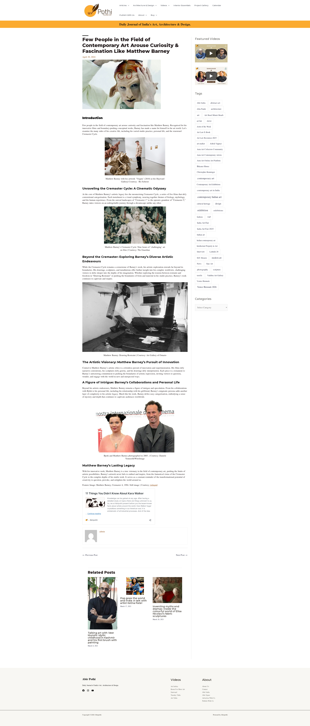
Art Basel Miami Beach (213, 115)
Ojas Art (209, 263)
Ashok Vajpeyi (216, 143)
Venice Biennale (203, 281)
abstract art (215, 102)
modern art (216, 257)
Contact (205, 689)
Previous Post (90, 554)
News (199, 263)
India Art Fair (203, 222)
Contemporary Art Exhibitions (208, 184)
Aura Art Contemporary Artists (209, 155)
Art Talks (174, 698)
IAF (209, 216)
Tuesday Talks (176, 695)
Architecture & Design (143, 5)
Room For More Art (178, 689)
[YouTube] (93, 690)
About (141, 15)
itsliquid (154, 484)
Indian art (201, 234)
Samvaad (174, 692)
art (198, 115)
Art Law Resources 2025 (207, 138)
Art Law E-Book (203, 132)
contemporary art (205, 178)
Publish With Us (126, 15)
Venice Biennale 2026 (207, 286)
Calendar (216, 5)
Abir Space (206, 695)
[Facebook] (83, 690)
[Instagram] (88, 690)
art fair (199, 121)
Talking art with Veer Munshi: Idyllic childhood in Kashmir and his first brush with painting (102, 637)
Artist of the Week (204, 126)
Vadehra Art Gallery (215, 275)
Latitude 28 (213, 251)
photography (202, 269)
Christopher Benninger (206, 172)
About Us (205, 686)
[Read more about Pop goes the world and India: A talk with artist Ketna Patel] (135, 585)
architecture (216, 108)
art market (201, 143)
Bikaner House (203, 166)
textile (199, 275)
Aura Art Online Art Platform (209, 160)
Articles (123, 5)
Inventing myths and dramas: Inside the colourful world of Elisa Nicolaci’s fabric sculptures (167, 611)
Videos (164, 5)
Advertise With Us (208, 698)
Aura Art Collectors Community (210, 149)
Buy (153, 15)
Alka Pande (201, 109)
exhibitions (218, 210)
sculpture (217, 269)
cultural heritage (203, 203)
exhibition (202, 210)
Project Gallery (201, 5)
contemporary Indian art (209, 197)
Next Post (181, 554)
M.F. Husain (202, 257)
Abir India (201, 103)
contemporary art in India (208, 190)
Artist (209, 121)
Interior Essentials (181, 5)
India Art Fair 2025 (205, 228)
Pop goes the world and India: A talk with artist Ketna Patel (133, 600)
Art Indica (174, 686)
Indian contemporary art (206, 240)
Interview (201, 251)
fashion (200, 217)
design (218, 203)
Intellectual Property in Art (207, 246)
